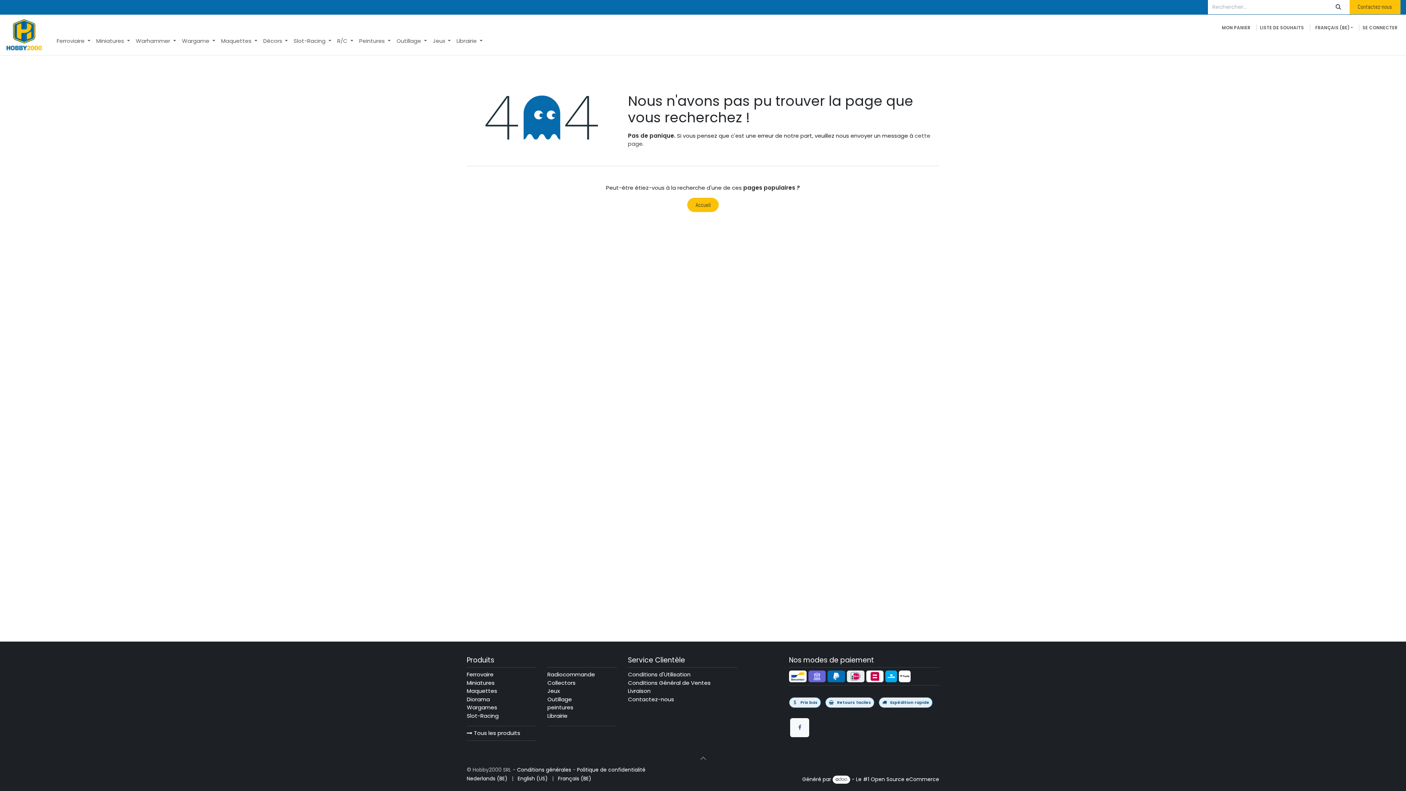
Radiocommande (571, 674)
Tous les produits (496, 733)
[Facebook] (799, 727)
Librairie (557, 716)
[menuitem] (73, 41)
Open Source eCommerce (905, 779)
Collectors (561, 683)
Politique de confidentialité (611, 769)
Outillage (559, 699)
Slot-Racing (483, 716)
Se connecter (1380, 28)
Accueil (703, 204)
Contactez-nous (1375, 6)
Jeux (553, 691)
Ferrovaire (480, 674)
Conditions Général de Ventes (669, 683)
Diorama (478, 699)
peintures (560, 707)
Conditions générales (544, 769)
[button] (703, 758)
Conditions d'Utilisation (659, 674)
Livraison (639, 691)
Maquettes (482, 691)
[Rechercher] (1339, 7)
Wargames (482, 707)
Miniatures (481, 683)
